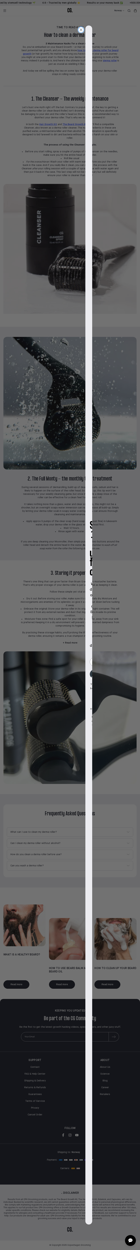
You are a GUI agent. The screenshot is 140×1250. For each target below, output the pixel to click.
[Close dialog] (81, 30)
